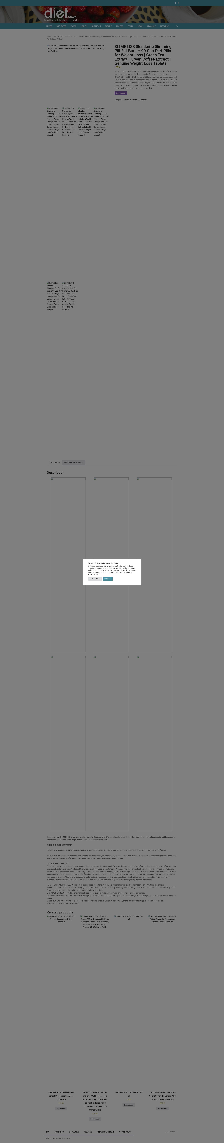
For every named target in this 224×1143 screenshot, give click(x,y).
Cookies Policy (113, 572)
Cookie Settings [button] (94, 579)
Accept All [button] (107, 579)
